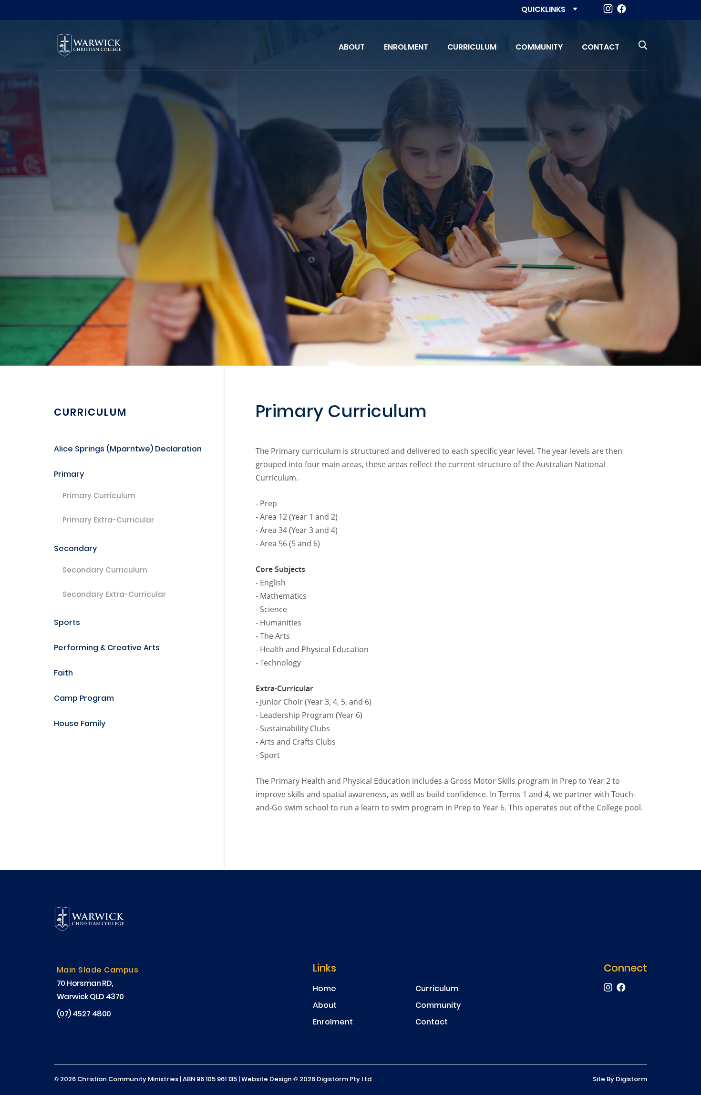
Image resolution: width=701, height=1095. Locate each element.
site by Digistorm (620, 1080)
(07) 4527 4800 (84, 1014)
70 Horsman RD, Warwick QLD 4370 (90, 990)
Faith (63, 674)
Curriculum (90, 413)
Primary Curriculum (98, 496)
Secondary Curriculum (104, 571)
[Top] (99, 920)
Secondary (75, 549)
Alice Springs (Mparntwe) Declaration (128, 450)
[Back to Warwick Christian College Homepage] (89, 45)
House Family (79, 724)
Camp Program (84, 699)
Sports (67, 623)
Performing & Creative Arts (107, 649)
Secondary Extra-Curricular (114, 595)
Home (324, 989)
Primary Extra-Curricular (108, 521)
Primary (69, 475)
